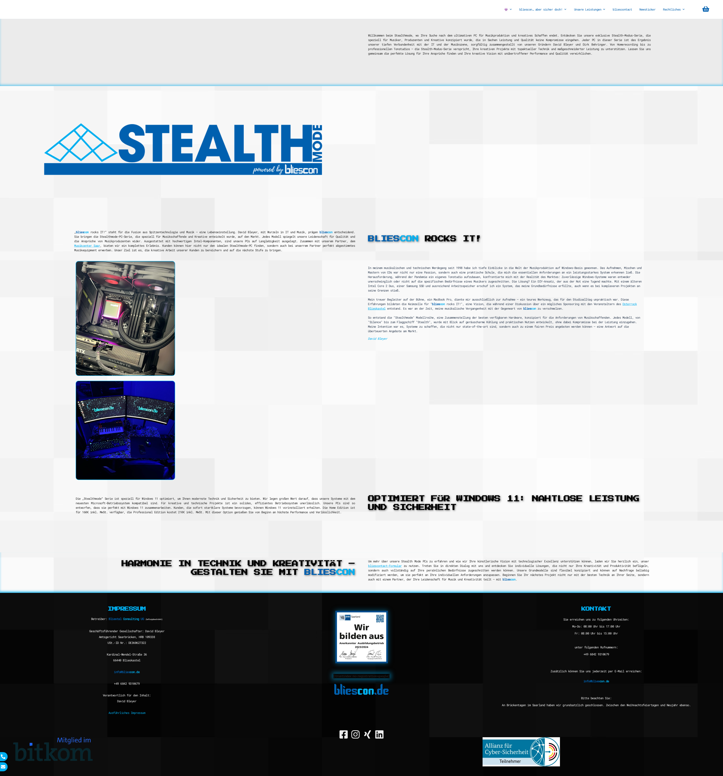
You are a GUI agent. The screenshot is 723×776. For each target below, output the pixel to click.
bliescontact (622, 9)
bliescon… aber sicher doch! (541, 9)
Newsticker (647, 9)
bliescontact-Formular (385, 566)
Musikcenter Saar (87, 245)
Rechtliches (672, 9)
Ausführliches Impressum (126, 713)
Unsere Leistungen (587, 9)
